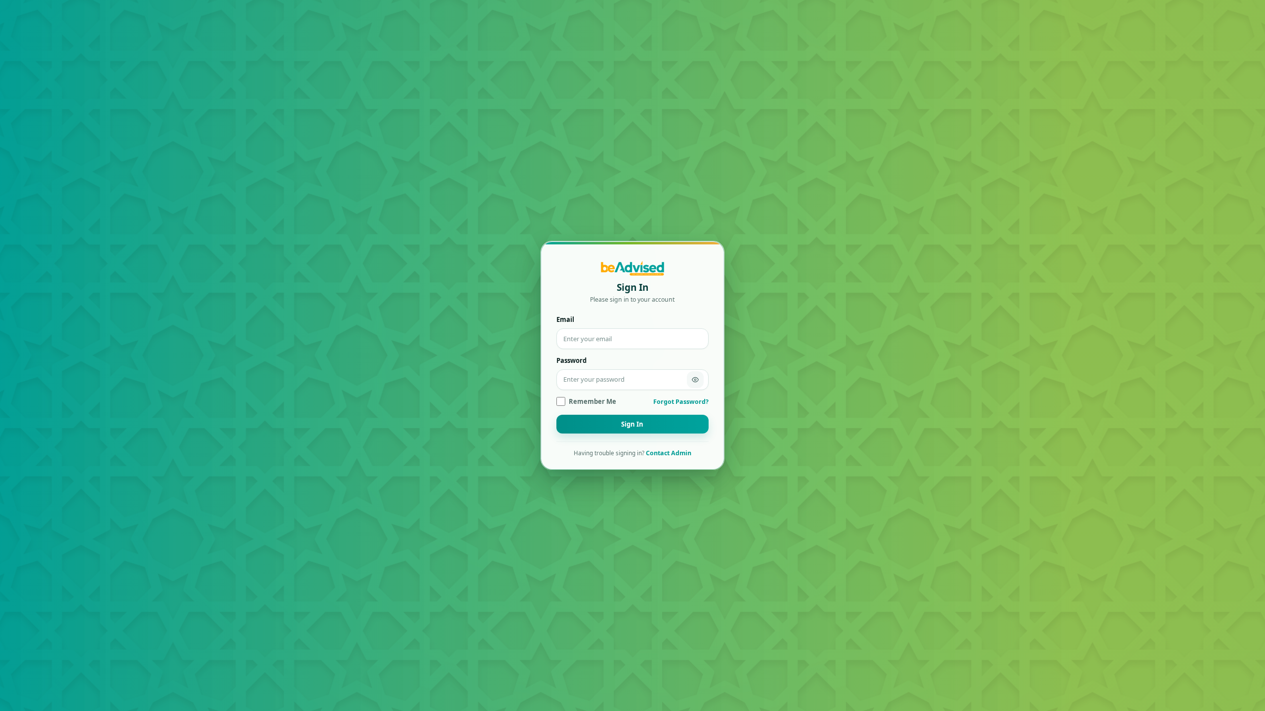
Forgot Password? (681, 401)
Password (571, 360)
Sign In (632, 424)
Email (565, 319)
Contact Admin (668, 453)
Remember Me (592, 401)
